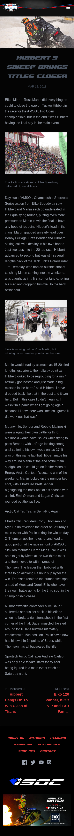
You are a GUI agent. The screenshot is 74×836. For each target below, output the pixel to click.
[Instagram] (49, 762)
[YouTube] (41, 762)
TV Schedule (48, 744)
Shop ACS (26, 751)
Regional (58, 738)
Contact (48, 751)
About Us (16, 738)
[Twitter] (32, 762)
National (37, 738)
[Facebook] (24, 762)
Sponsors (23, 744)
